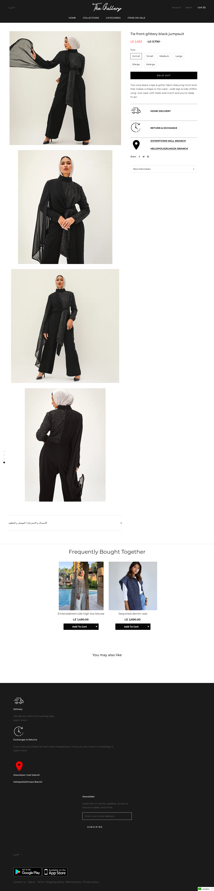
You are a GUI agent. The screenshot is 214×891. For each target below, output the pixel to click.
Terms (40, 881)
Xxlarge (150, 64)
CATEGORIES (113, 17)
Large (179, 56)
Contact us (20, 881)
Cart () (202, 7)
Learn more (20, 720)
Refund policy (73, 881)
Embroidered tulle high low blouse (81, 613)
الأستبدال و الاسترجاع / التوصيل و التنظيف (27, 522)
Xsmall (136, 56)
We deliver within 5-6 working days (34, 716)
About (32, 881)
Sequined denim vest (133, 613)
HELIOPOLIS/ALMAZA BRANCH (169, 148)
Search (188, 7)
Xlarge (136, 64)
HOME (72, 17)
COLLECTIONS (91, 17)
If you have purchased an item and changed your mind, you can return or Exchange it (63, 746)
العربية (11, 7)
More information (142, 169)
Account (176, 7)
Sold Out (164, 75)
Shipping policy (55, 881)
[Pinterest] (148, 157)
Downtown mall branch (26, 775)
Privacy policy (91, 881)
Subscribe (95, 827)
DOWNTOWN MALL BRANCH (168, 140)
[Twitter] (144, 157)
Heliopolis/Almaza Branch (27, 781)
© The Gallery (20, 862)
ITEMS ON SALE (136, 17)
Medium (164, 56)
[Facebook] (139, 157)
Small (149, 56)
